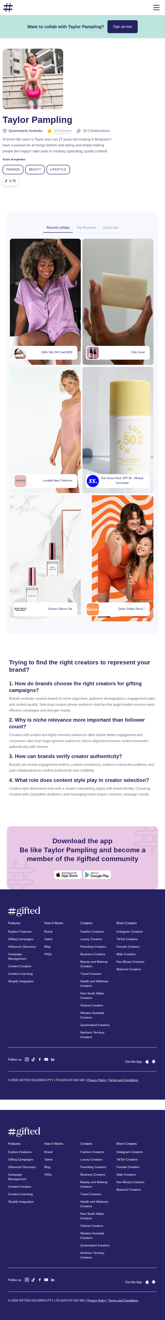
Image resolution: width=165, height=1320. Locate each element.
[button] (156, 7)
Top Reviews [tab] (86, 227)
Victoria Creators (91, 1005)
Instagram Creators (129, 931)
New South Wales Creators (92, 996)
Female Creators (127, 946)
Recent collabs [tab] (58, 227)
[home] (8, 7)
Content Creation (19, 966)
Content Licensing (20, 973)
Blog (47, 946)
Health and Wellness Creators (94, 983)
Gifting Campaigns (20, 939)
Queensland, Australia (25, 131)
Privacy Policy (96, 1080)
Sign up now (122, 26)
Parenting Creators (93, 946)
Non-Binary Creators (130, 961)
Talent (48, 939)
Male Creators (126, 954)
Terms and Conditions (123, 1080)
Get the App (133, 1061)
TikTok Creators (127, 939)
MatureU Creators (128, 969)
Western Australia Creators (92, 1015)
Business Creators (92, 954)
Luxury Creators (91, 939)
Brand (48, 931)
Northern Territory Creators (92, 1035)
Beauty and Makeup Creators (94, 964)
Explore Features (20, 931)
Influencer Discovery (22, 946)
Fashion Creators (92, 931)
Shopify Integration (21, 981)
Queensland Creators (95, 1025)
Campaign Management (17, 956)
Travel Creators (90, 973)
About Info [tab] (110, 227)
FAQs (48, 954)
